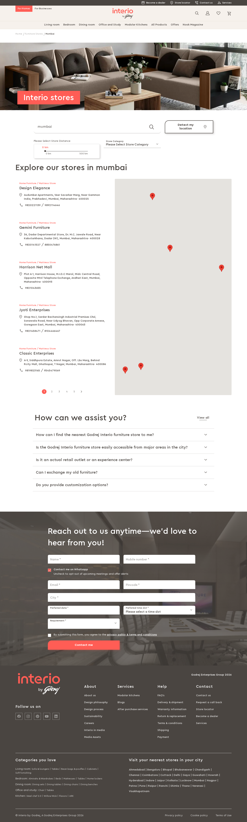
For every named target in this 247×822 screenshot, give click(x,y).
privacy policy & (118, 634)
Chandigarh (202, 769)
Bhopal (167, 769)
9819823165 (32, 370)
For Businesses (43, 8)
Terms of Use (224, 815)
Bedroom (21, 778)
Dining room (23, 784)
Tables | (56, 769)
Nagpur (212, 780)
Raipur (152, 786)
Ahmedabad (137, 769)
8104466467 (52, 331)
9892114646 (52, 205)
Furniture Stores (34, 34)
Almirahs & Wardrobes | (42, 778)
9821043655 (33, 288)
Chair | (42, 790)
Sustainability (93, 716)
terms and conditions (143, 634)
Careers (89, 723)
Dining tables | (55, 784)
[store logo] (123, 13)
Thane (186, 786)
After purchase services (133, 709)
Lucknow (186, 780)
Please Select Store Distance (52, 141)
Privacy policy (174, 815)
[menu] (123, 25)
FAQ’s (160, 695)
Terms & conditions (169, 723)
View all (203, 417)
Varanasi (197, 786)
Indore (150, 780)
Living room (22, 769)
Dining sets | (39, 784)
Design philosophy (96, 702)
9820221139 (33, 205)
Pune (142, 786)
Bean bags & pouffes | (73, 769)
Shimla (174, 786)
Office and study (26, 790)
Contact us (206, 3)
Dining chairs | (72, 784)
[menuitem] (51, 25)
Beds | (59, 778)
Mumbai (199, 780)
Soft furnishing (23, 773)
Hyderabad (136, 780)
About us (90, 695)
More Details (81, 211)
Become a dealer (155, 3)
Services (227, 3)
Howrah (213, 775)
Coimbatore (150, 775)
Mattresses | (70, 778)
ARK (71, 796)
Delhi (177, 775)
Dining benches (89, 784)
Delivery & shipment (170, 702)
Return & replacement (171, 716)
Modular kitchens (129, 695)
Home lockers (94, 778)
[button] (125, 370)
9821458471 (32, 331)
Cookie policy (199, 815)
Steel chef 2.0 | (34, 796)
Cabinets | (92, 769)
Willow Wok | (51, 796)
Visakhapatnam (139, 791)
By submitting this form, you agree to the (105, 634)
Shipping (163, 730)
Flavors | (64, 796)
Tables (50, 790)
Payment (163, 737)
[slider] (45, 151)
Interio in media (94, 730)
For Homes (24, 8)
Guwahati (199, 775)
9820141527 (33, 244)
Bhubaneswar (183, 769)
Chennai (134, 775)
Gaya (186, 775)
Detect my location (186, 126)
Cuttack (165, 775)
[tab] (123, 434)
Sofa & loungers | (41, 769)
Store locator (182, 3)
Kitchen (20, 796)
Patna (133, 786)
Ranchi (163, 786)
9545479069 (52, 370)
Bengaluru (153, 769)
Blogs (121, 702)
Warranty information (171, 709)
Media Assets (92, 737)
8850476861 (52, 244)
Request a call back (209, 702)
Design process (93, 709)
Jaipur (161, 780)
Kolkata (172, 780)
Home (19, 34)
